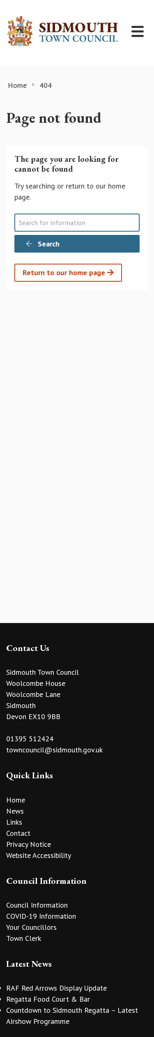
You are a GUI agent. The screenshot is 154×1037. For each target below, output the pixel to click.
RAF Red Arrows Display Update (56, 988)
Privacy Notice (28, 844)
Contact (18, 833)
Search (48, 243)
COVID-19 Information (41, 916)
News (15, 811)
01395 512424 (29, 738)
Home (15, 800)
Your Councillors (31, 927)
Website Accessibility (38, 855)
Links (14, 822)
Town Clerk (23, 938)
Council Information (37, 905)
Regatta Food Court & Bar (48, 999)
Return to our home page (65, 272)
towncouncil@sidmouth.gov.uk (54, 749)
